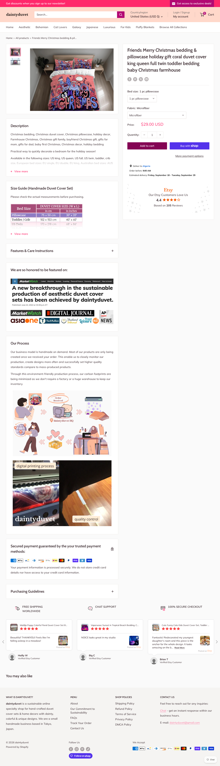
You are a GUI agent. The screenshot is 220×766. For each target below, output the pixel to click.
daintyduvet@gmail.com (185, 722)
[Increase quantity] (160, 135)
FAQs (73, 718)
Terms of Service (125, 714)
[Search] (121, 14)
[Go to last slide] (3, 642)
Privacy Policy (124, 719)
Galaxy (76, 27)
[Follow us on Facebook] (71, 749)
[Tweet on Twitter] (141, 79)
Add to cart (147, 146)
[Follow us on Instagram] (77, 749)
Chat (163, 710)
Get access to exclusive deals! (194, 3)
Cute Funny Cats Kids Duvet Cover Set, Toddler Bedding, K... (186, 625)
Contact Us (77, 728)
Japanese (92, 27)
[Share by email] (146, 79)
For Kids (126, 27)
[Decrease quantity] (144, 135)
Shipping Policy (124, 703)
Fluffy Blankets (145, 27)
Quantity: (133, 134)
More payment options (189, 156)
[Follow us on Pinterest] (82, 749)
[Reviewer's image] (63, 642)
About (74, 703)
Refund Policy (123, 709)
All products (22, 37)
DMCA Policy (123, 724)
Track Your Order (81, 723)
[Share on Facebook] (129, 79)
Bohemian (42, 27)
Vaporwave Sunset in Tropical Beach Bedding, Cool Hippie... (115, 625)
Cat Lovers (60, 27)
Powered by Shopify (17, 746)
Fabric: (138, 108)
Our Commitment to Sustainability (82, 710)
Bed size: (143, 91)
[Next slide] (216, 642)
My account (180, 16)
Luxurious (109, 27)
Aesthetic (24, 27)
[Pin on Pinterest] (135, 79)
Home (9, 27)
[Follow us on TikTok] (88, 749)
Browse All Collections (173, 27)
